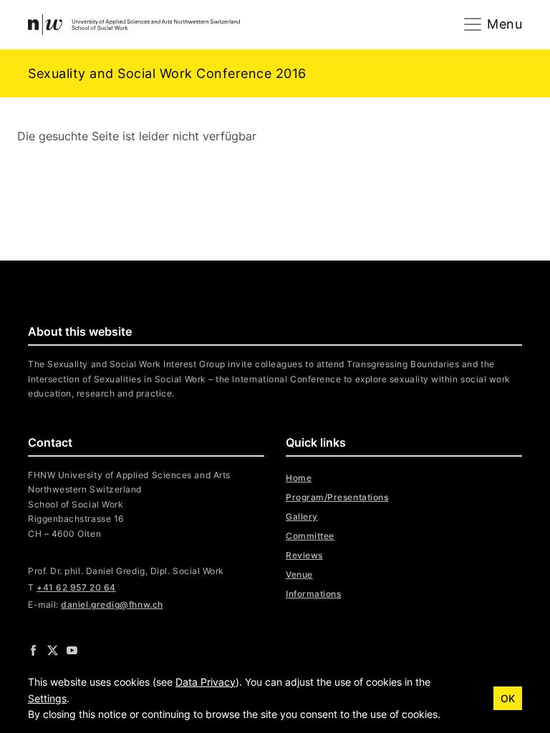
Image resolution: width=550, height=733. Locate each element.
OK (508, 698)
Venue (299, 574)
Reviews (304, 555)
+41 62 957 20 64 (76, 587)
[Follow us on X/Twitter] (52, 650)
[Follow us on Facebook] (33, 650)
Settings (47, 698)
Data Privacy (205, 682)
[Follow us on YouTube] (72, 650)
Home (299, 477)
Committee (310, 535)
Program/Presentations (337, 497)
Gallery (302, 516)
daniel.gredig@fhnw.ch (112, 604)
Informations (313, 593)
